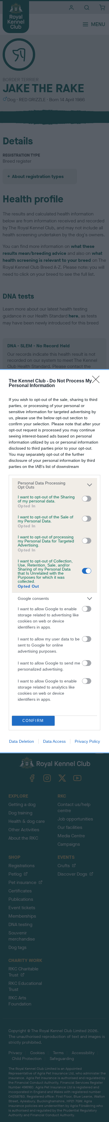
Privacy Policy (87, 741)
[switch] (86, 499)
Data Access (54, 741)
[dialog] (54, 561)
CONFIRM (33, 720)
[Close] (97, 381)
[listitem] (54, 485)
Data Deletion (21, 741)
